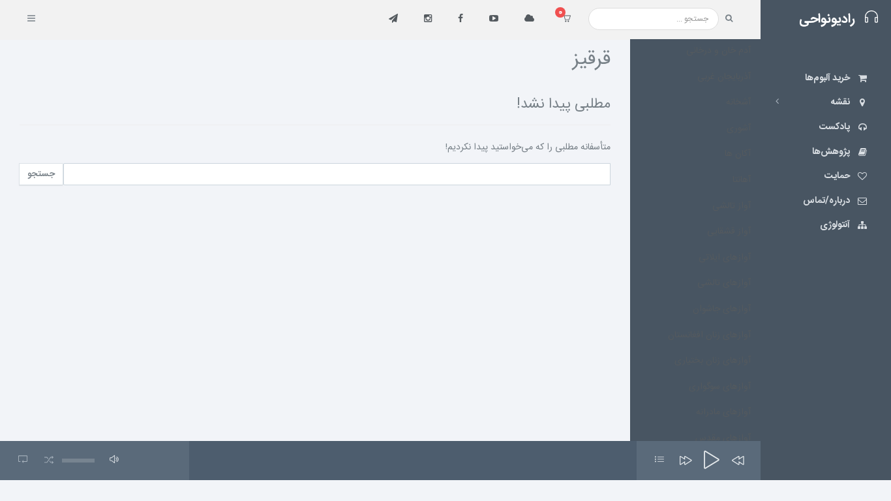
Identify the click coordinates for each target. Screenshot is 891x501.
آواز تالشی (731, 206)
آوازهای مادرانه (723, 412)
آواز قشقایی (729, 231)
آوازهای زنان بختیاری (712, 361)
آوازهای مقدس (723, 438)
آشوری (739, 128)
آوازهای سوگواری (720, 387)
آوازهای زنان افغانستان (709, 335)
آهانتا (741, 180)
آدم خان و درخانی (718, 51)
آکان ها (738, 154)
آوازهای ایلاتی (725, 258)
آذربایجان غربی (724, 77)
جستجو (41, 174)
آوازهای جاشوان (722, 309)
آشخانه (738, 102)
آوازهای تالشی (724, 283)
